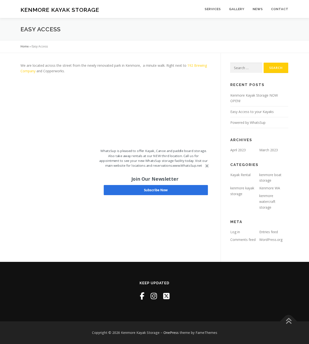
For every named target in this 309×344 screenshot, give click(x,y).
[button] (155, 178)
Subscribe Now (156, 190)
